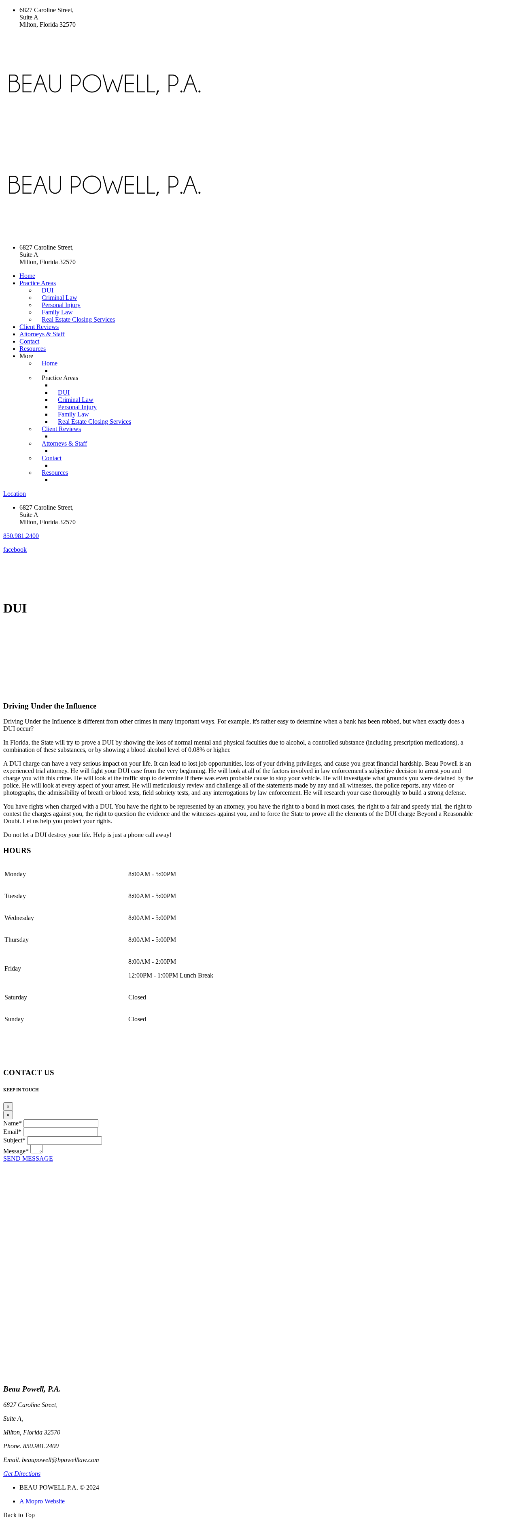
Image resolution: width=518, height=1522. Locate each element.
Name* (12, 1123)
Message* (16, 1151)
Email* (12, 1131)
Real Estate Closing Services (78, 319)
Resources (32, 348)
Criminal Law (59, 297)
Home (27, 275)
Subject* (14, 1140)
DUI (47, 290)
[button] (21, 535)
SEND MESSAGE (28, 1158)
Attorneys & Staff (42, 334)
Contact (29, 341)
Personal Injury (61, 304)
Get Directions (21, 1473)
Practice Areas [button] (37, 283)
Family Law (57, 312)
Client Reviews (39, 326)
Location (14, 493)
